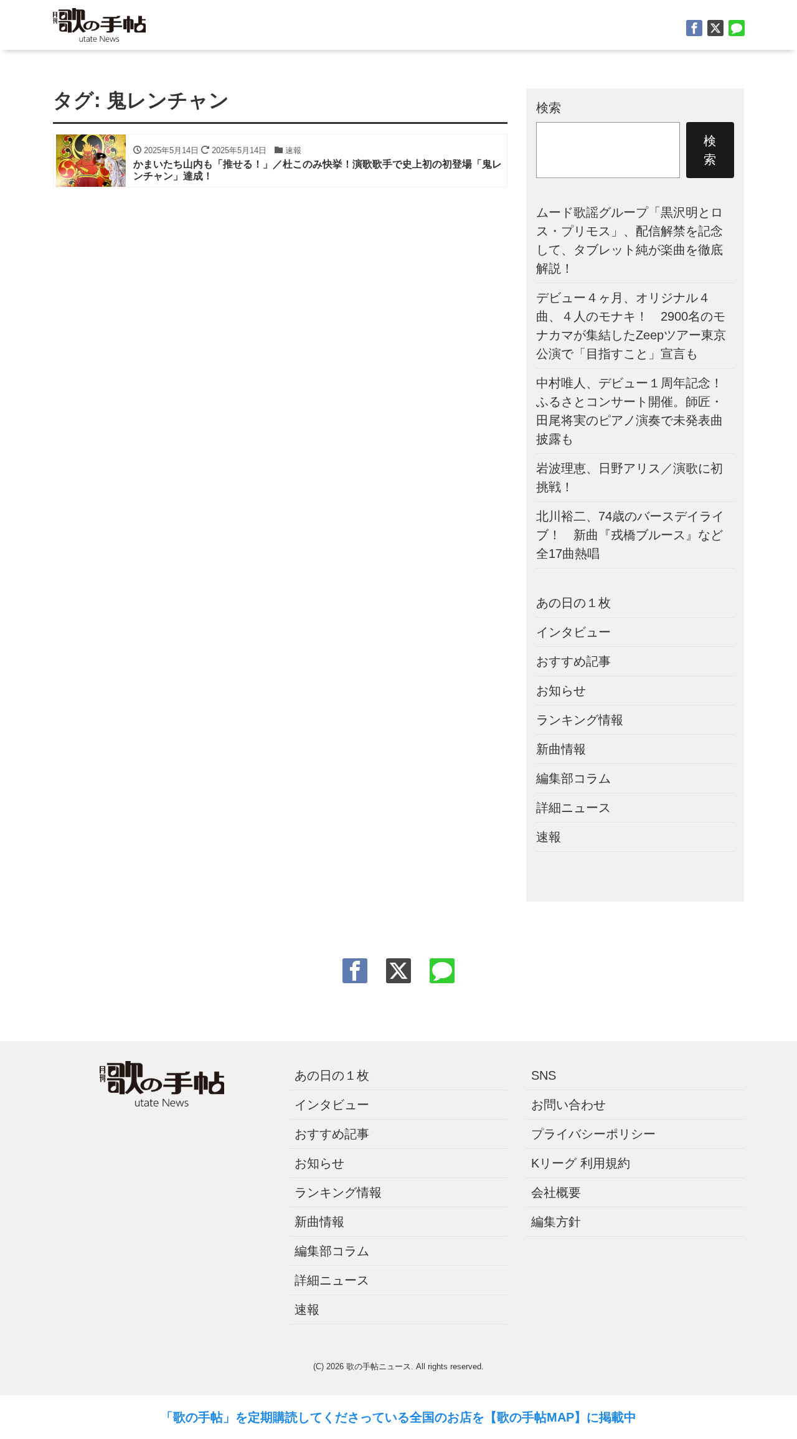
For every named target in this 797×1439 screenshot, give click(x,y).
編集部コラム (573, 778)
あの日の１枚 (573, 603)
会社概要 (556, 1192)
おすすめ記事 (573, 661)
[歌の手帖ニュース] (99, 23)
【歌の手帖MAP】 (535, 1417)
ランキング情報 (579, 720)
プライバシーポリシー (593, 1134)
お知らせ (561, 690)
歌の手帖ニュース (378, 1366)
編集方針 (556, 1222)
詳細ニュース (573, 807)
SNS (543, 1075)
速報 (548, 837)
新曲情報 (561, 749)
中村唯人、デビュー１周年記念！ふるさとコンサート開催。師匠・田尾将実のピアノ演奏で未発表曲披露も (629, 411)
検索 (548, 108)
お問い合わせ (568, 1104)
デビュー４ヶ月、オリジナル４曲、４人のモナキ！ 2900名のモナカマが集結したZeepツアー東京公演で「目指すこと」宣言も (631, 326)
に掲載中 (611, 1417)
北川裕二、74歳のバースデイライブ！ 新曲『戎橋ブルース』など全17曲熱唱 (630, 534)
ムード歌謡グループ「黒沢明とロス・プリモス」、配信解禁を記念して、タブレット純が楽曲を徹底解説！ (629, 240)
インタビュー (573, 632)
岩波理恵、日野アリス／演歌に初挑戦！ (629, 477)
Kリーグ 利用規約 (580, 1163)
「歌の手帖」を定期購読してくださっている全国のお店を (322, 1417)
